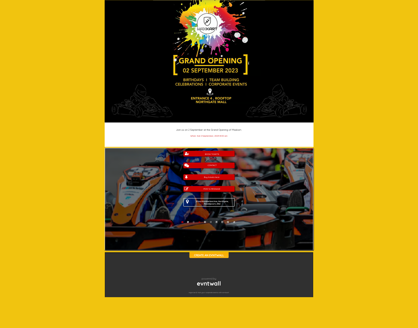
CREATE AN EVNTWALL (209, 255)
